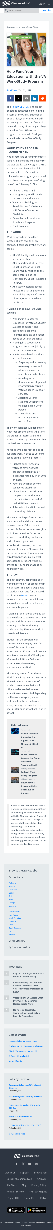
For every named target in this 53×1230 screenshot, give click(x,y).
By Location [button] (14, 877)
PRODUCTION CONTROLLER (21, 1116)
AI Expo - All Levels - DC (19, 1056)
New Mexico (13, 915)
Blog (24, 1185)
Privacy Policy (38, 1185)
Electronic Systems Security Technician (25, 1096)
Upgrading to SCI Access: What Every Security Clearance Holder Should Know (28, 1000)
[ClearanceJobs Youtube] (30, 1164)
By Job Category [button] (17, 940)
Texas (11, 931)
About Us (10, 1172)
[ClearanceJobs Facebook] (16, 1164)
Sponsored (25, 730)
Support (24, 1172)
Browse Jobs (41, 1172)
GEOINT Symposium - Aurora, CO (23, 1051)
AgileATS (41, 1178)
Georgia (12, 902)
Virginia (12, 934)
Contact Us (29, 1198)
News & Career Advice (29, 27)
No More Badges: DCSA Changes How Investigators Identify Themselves (26, 1012)
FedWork (12, 1185)
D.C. (10, 896)
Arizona (12, 886)
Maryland (12, 906)
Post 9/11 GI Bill (20, 106)
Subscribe (45, 10)
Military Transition (21, 37)
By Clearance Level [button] (18, 947)
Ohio (11, 924)
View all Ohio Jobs (17, 1134)
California (13, 889)
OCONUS (12, 921)
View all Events (15, 1061)
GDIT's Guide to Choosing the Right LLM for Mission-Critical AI (29, 740)
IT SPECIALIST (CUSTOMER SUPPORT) (25, 1125)
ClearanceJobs (12, 27)
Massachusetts (14, 911)
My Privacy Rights (38, 1191)
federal (25, 595)
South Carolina (15, 928)
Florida (11, 899)
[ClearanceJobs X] (23, 1164)
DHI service (26, 1225)
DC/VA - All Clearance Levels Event (23, 1041)
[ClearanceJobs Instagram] (36, 1164)
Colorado (13, 893)
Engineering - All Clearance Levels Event (26, 1046)
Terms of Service (15, 1191)
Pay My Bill (13, 1198)
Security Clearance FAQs (19, 1178)
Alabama (12, 883)
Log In (42, 3)
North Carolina (15, 918)
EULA (43, 1198)
